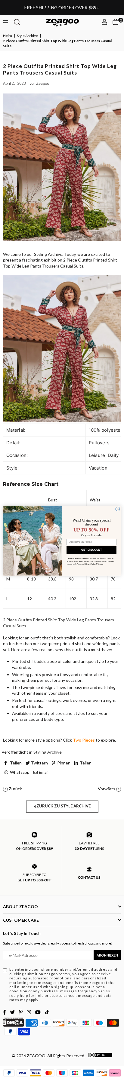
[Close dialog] (118, 509)
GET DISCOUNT (91, 549)
